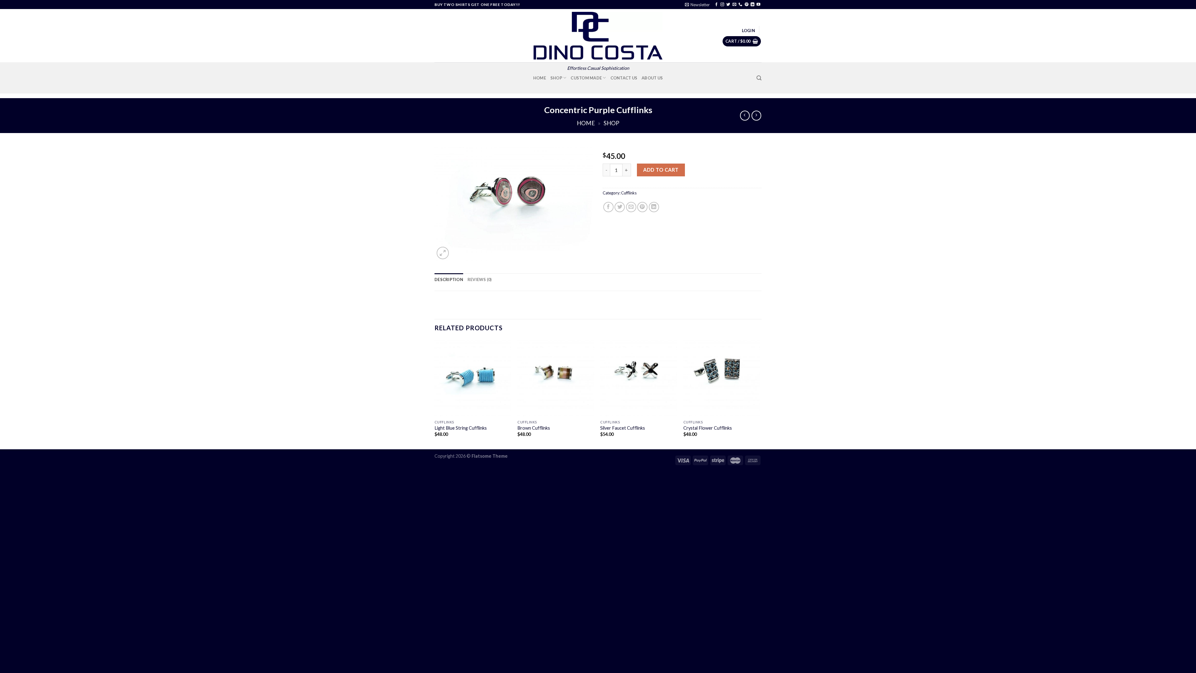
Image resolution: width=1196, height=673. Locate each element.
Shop (556, 77)
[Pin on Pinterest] (642, 207)
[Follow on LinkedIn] (752, 4)
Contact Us (624, 77)
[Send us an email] (734, 4)
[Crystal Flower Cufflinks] (721, 378)
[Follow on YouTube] (758, 4)
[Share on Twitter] (620, 207)
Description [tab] (448, 279)
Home (539, 77)
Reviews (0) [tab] (479, 279)
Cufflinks (629, 192)
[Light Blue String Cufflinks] (472, 378)
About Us (652, 77)
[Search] (759, 78)
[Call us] (740, 4)
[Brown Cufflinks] (555, 378)
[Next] (759, 394)
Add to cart (660, 170)
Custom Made (586, 77)
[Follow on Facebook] (716, 4)
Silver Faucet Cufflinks (622, 428)
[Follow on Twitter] (728, 4)
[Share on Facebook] (608, 207)
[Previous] (434, 394)
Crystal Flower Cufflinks (707, 428)
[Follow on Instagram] (722, 4)
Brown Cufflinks (533, 428)
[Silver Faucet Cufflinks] (638, 378)
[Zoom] (443, 253)
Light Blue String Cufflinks (460, 428)
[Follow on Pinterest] (746, 4)
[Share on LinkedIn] (654, 207)
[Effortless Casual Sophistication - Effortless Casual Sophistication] (598, 35)
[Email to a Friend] (631, 207)
